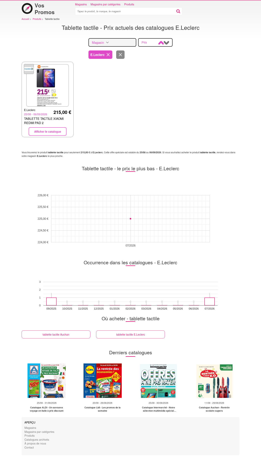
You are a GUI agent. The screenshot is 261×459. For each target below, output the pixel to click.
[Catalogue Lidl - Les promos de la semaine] (102, 380)
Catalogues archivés (36, 439)
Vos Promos (45, 8)
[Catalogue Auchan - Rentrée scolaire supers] (214, 380)
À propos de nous (35, 443)
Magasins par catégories (105, 4)
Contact (29, 447)
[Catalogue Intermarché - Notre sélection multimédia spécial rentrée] (158, 380)
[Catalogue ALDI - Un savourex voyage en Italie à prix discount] (47, 380)
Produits (129, 4)
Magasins (81, 4)
